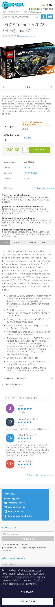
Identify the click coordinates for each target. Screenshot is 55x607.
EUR (38, 9)
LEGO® (27, 167)
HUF (42, 9)
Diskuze (45, 242)
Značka (32, 242)
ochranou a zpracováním (22, 583)
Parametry (18, 242)
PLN (46, 9)
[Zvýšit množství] (28, 148)
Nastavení (27, 591)
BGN (31, 9)
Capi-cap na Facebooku (20, 516)
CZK (35, 9)
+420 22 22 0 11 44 (16, 507)
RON (51, 9)
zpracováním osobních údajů (14, 547)
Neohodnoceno (26, 36)
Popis (5, 242)
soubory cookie (32, 570)
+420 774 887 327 (16, 511)
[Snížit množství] (28, 150)
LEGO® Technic (31, 173)
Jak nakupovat (9, 564)
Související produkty (15, 377)
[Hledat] (37, 17)
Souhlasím (27, 601)
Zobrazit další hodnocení (39, 475)
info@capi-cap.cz (16, 502)
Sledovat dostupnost (43, 188)
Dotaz (11, 188)
